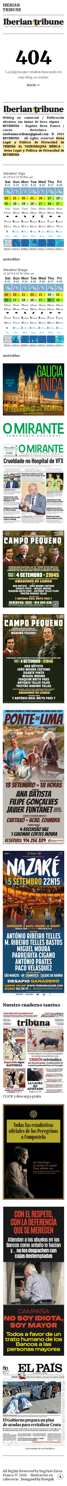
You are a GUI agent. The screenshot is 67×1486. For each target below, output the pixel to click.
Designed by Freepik (37, 1479)
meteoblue (11, 259)
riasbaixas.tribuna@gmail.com (26, 134)
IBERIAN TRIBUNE (12, 7)
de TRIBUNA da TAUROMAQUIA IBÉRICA (33, 144)
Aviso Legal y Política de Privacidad (33, 140)
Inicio (31, 85)
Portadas (33, 1448)
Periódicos (49, 1448)
